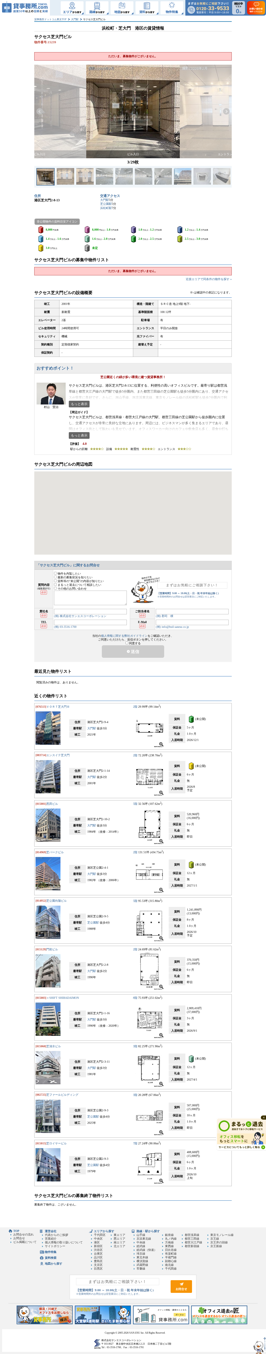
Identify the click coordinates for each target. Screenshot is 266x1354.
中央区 (98, 1238)
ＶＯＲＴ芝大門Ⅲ (58, 706)
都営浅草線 (192, 1235)
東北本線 (142, 1257)
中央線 (141, 1242)
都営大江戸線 (193, 1242)
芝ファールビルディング (62, 1094)
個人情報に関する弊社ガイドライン (124, 635)
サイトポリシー (55, 1246)
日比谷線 (171, 1249)
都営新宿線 (192, 1246)
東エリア (119, 1235)
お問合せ (19, 1238)
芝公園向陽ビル (56, 900)
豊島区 (98, 1261)
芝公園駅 (106, 203)
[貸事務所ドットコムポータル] (161, 1323)
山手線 (141, 1235)
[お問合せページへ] (181, 1291)
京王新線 (216, 1246)
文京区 (98, 1264)
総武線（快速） (147, 1249)
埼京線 (141, 1253)
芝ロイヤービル (56, 1143)
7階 (135, 1143)
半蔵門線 (171, 1257)
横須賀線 (142, 1261)
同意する (134, 643)
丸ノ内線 (171, 1238)
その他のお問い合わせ (72, 588)
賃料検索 (51, 1257)
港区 (97, 1242)
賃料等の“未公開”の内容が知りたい (80, 581)
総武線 (141, 1246)
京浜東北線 (144, 1238)
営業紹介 (51, 1238)
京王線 (214, 1238)
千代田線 (171, 1268)
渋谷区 (98, 1249)
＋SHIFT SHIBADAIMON (62, 997)
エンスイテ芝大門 (58, 755)
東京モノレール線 (222, 1235)
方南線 (169, 1242)
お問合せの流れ (23, 1234)
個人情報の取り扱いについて (64, 1242)
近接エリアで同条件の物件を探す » (209, 279)
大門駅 (75, 19)
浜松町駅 (106, 208)
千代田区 (100, 1235)
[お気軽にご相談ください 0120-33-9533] (208, 8)
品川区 (98, 1257)
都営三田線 (192, 1238)
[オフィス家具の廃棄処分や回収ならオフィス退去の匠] (219, 1323)
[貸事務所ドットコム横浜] (45, 1323)
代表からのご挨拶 (56, 1235)
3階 (135, 1046)
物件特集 (51, 1252)
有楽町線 (171, 1253)
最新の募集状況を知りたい (74, 577)
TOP (16, 1231)
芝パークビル (55, 852)
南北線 (169, 1264)
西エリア (119, 1238)
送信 (134, 651)
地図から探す (53, 1263)
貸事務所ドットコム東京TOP (50, 19)
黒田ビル (52, 803)
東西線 (169, 1246)
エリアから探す (104, 1231)
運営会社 (51, 1231)
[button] (39, 111)
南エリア (119, 1242)
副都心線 (171, 1261)
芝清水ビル (53, 1046)
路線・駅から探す (148, 1231)
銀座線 (169, 1235)
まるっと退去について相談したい (79, 584)
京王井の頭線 (219, 1242)
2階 (135, 706)
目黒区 (98, 1268)
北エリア (119, 1246)
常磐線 (141, 1268)
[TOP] (25, 8)
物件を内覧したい (69, 573)
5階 (135, 803)
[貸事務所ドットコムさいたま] (103, 1323)
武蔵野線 (142, 1264)
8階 (135, 997)
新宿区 (98, 1246)
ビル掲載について (25, 1242)
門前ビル (52, 949)
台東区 (98, 1253)
